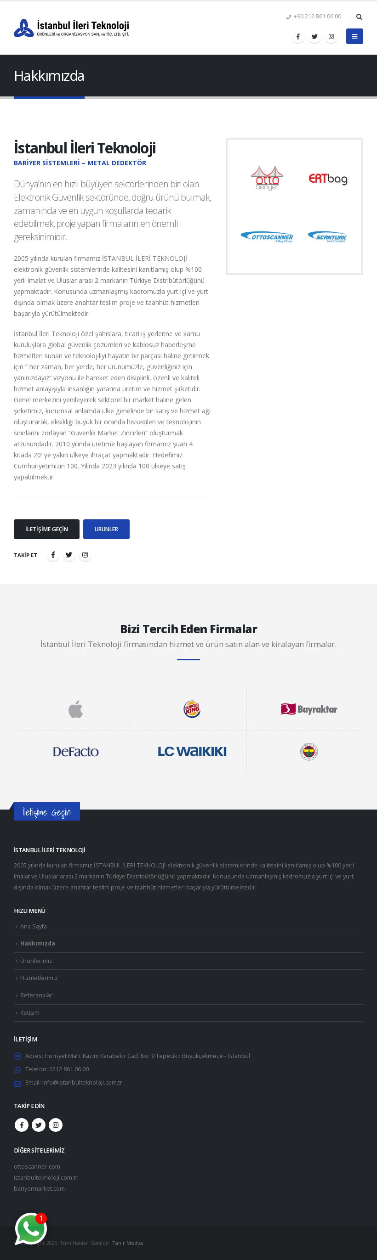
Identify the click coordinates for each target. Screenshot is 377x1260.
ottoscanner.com (37, 1166)
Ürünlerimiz (36, 961)
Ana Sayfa (33, 926)
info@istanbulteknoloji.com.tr (82, 1082)
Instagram (56, 1125)
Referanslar (36, 995)
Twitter (39, 1125)
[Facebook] (298, 36)
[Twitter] (314, 36)
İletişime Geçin (46, 529)
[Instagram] (331, 36)
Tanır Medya (127, 1242)
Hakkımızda (37, 943)
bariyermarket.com (39, 1188)
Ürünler (106, 529)
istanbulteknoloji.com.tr (46, 1177)
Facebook (22, 1125)
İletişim (30, 1013)
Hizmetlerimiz (39, 978)
